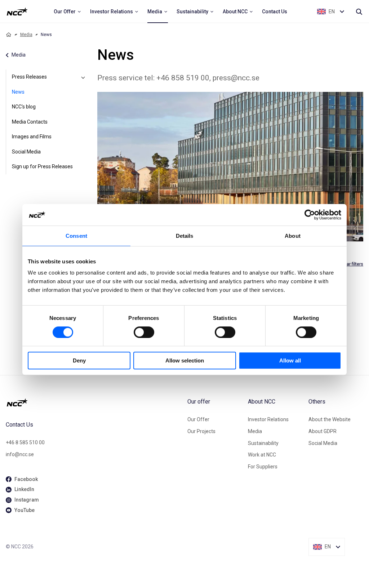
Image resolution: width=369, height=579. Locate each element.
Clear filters (351, 264)
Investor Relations (268, 419)
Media (26, 34)
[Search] (359, 11)
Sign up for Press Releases (42, 166)
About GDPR (322, 431)
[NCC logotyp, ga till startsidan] (17, 11)
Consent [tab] (76, 236)
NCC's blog (24, 107)
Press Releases (29, 77)
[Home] (9, 34)
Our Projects (201, 431)
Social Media (26, 152)
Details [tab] (185, 236)
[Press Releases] (83, 77)
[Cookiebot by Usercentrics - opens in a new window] (309, 214)
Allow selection (184, 360)
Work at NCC (262, 455)
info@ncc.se (20, 454)
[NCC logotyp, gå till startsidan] (94, 402)
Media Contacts (30, 122)
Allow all (290, 360)
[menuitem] (67, 11)
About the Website (329, 419)
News (18, 92)
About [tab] (293, 236)
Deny (79, 360)
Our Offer (198, 419)
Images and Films (32, 136)
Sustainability (263, 443)
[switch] (144, 332)
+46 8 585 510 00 (25, 442)
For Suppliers (262, 466)
